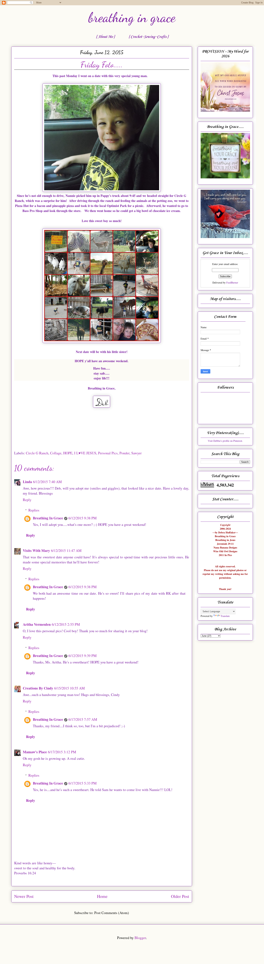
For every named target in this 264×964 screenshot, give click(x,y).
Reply (27, 499)
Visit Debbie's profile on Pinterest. (225, 440)
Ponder (124, 453)
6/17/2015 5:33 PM (82, 783)
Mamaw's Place (35, 752)
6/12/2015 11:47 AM (66, 550)
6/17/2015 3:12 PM (62, 751)
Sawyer (136, 453)
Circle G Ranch (37, 453)
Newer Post (24, 896)
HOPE (67, 453)
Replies (33, 510)
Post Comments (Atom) (111, 912)
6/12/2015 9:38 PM (82, 518)
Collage (55, 453)
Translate (225, 616)
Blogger (140, 937)
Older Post (180, 896)
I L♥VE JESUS (85, 453)
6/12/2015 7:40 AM (47, 481)
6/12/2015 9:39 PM (82, 655)
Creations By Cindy (38, 688)
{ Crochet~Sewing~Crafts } (148, 36)
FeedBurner (232, 282)
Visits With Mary (36, 550)
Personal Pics (108, 453)
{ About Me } (105, 36)
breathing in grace (132, 17)
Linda (27, 481)
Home (102, 896)
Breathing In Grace (48, 518)
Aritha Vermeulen (37, 624)
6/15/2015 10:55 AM (69, 688)
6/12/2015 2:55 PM (66, 624)
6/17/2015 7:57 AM (82, 719)
